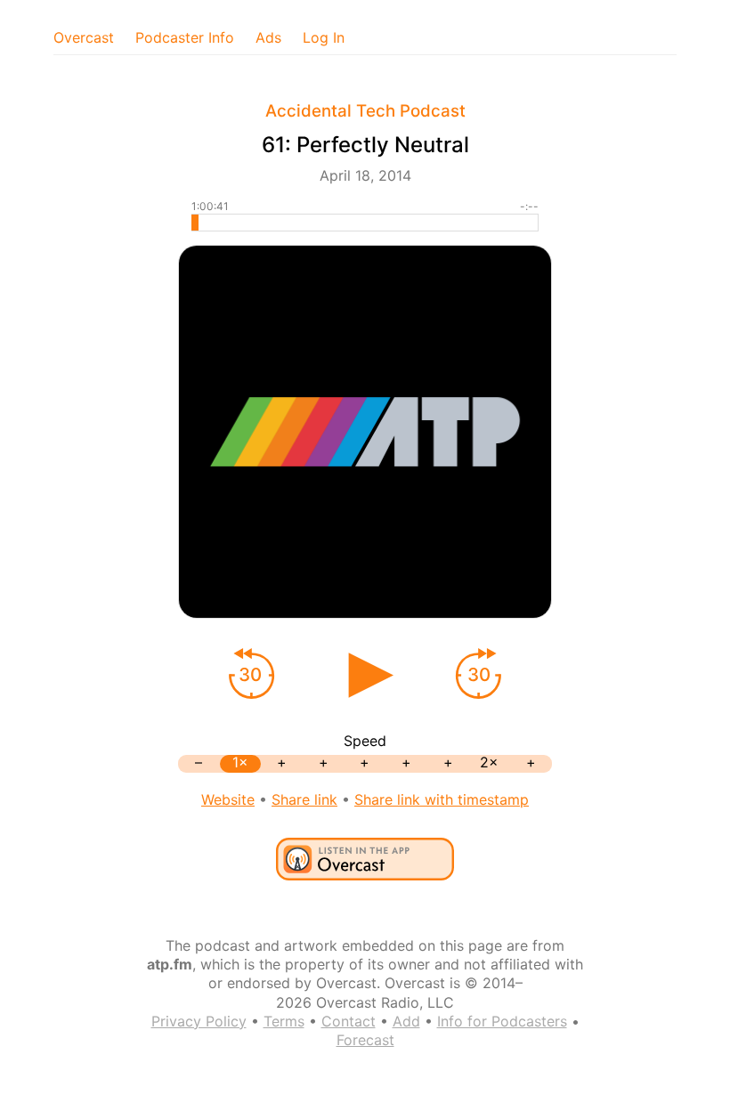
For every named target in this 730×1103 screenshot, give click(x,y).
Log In (324, 37)
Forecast (365, 1040)
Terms (284, 1021)
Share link (304, 799)
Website (228, 799)
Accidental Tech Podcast (365, 111)
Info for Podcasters (502, 1021)
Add (406, 1021)
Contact (348, 1021)
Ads (268, 37)
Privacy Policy (199, 1021)
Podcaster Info (184, 37)
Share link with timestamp (441, 799)
